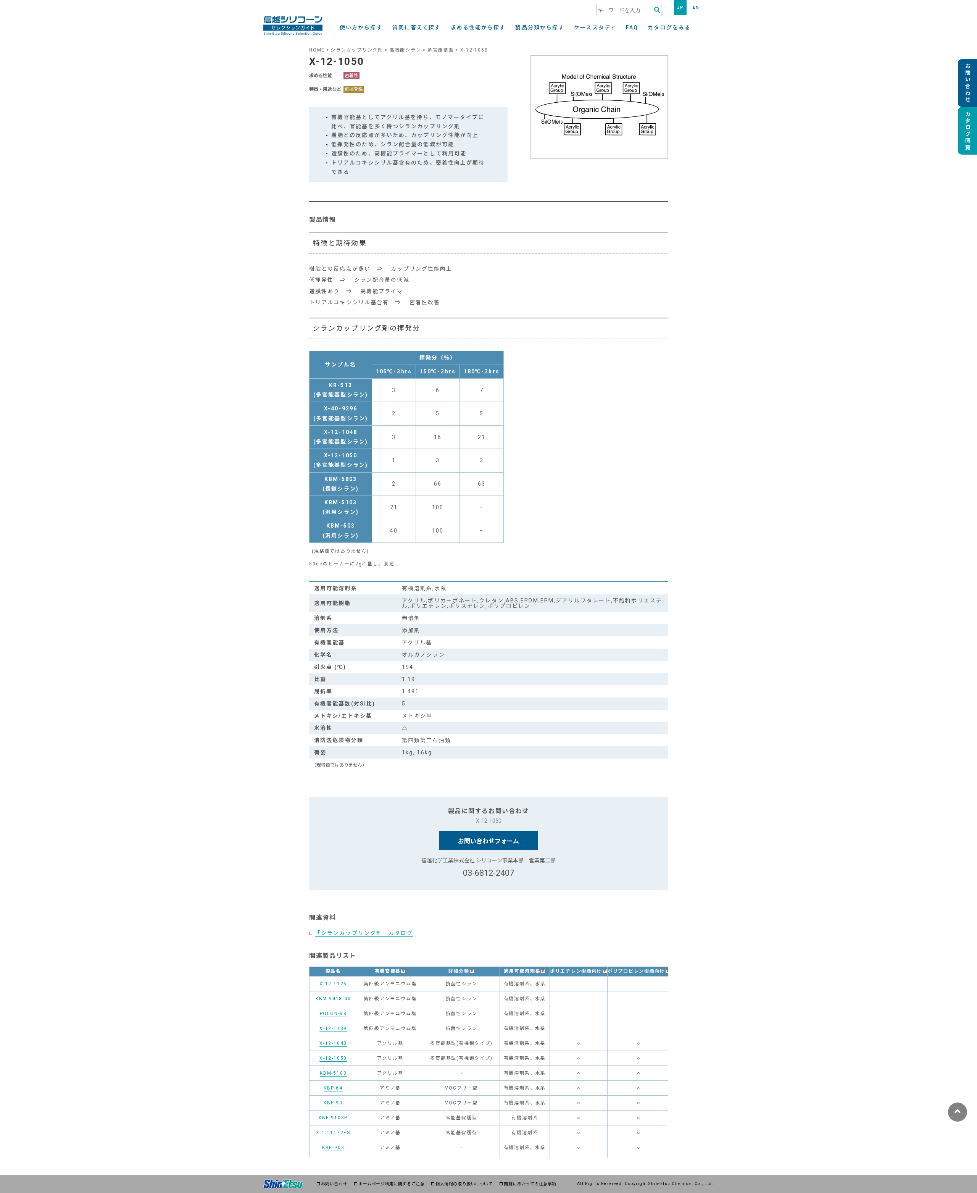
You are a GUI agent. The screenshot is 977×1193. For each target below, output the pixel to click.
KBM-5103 (333, 1073)
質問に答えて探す (416, 28)
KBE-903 (333, 1147)
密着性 (351, 75)
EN (696, 7)
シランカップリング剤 (357, 50)
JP (680, 7)
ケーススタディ (595, 28)
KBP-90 (333, 1103)
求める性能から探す (478, 28)
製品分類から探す (539, 28)
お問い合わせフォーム (488, 841)
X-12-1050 (333, 1058)
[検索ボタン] (657, 10)
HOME (317, 50)
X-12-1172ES (333, 1132)
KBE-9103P (333, 1117)
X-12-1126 (333, 983)
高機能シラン (405, 50)
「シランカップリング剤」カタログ (364, 933)
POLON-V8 (333, 1013)
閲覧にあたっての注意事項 (530, 1184)
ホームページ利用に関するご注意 (391, 1184)
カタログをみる (669, 28)
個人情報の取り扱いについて (464, 1184)
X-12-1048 (333, 1043)
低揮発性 (354, 89)
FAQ (632, 28)
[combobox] (629, 9)
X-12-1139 (333, 1028)
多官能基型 (440, 50)
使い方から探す (361, 28)
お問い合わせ (334, 1184)
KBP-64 (333, 1088)
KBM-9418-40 (333, 998)
